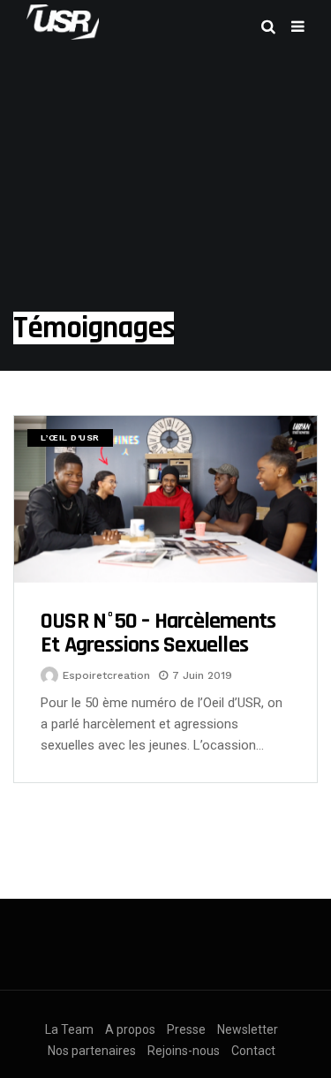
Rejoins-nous (183, 1051)
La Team (69, 1029)
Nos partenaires (92, 1051)
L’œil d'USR (70, 437)
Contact (253, 1051)
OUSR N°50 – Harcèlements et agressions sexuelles (158, 633)
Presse (186, 1029)
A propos (130, 1029)
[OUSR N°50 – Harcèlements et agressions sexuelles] (165, 499)
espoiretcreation (106, 675)
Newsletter (247, 1029)
